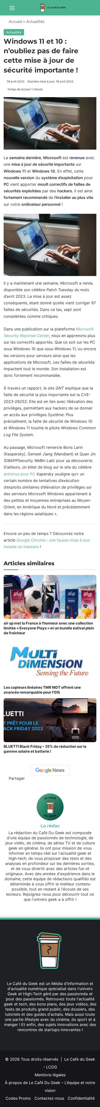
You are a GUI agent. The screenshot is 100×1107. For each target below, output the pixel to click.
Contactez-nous (49, 1098)
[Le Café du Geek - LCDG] (53, 7)
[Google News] (50, 770)
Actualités (35, 21)
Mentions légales (50, 1074)
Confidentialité (81, 1098)
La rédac (50, 826)
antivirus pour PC (19, 474)
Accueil (15, 21)
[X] (44, 1039)
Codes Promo (18, 1098)
